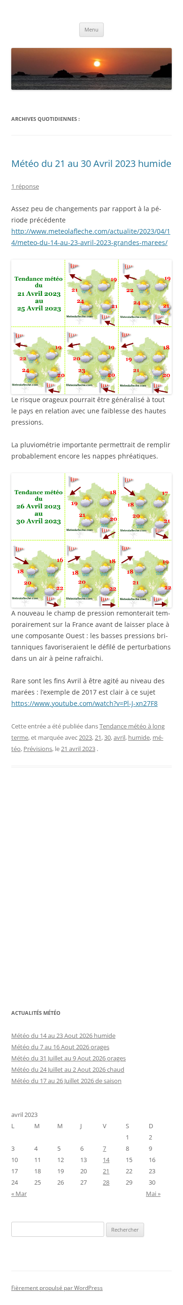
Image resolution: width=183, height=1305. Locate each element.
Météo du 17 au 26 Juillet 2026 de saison (66, 1080)
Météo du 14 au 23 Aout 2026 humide (63, 1035)
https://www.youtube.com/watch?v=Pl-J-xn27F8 (84, 703)
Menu (91, 29)
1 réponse (25, 186)
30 (107, 737)
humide (139, 737)
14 (106, 1159)
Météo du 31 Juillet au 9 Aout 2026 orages (68, 1058)
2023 (85, 737)
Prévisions (37, 748)
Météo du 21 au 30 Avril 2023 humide (91, 163)
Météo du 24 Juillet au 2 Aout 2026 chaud (67, 1069)
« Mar (19, 1193)
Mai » (153, 1193)
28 (106, 1182)
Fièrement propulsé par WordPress (57, 1288)
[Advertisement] (91, 893)
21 (98, 737)
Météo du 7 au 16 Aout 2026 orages (60, 1047)
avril (119, 737)
